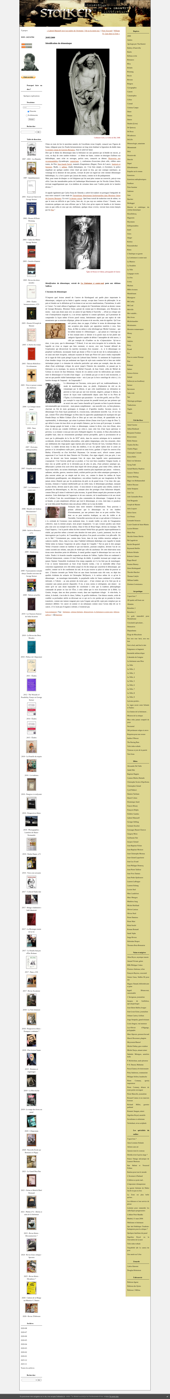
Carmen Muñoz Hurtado (136, 778)
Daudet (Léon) (132, 124)
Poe (128, 353)
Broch (129, 76)
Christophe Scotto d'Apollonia (138, 782)
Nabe (129, 337)
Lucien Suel (131, 889)
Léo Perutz (131, 517)
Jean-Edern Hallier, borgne (136, 1008)
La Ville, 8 (131, 693)
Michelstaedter (132, 321)
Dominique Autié (133, 802)
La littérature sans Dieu (135, 661)
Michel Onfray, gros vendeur (137, 1046)
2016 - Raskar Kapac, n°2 (31, 854)
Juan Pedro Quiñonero (135, 878)
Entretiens (131, 175)
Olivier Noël (131, 913)
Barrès (129, 52)
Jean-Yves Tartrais (133, 874)
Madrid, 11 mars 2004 (135, 1219)
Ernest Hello (131, 457)
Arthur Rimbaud (133, 429)
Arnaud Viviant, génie (135, 961)
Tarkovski (130, 393)
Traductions (131, 405)
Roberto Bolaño (133, 552)
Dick (129, 151)
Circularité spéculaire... (135, 623)
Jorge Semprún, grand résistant (138, 1020)
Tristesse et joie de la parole (137, 750)
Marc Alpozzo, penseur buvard (138, 1034)
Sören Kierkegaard (134, 568)
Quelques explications (32, 96)
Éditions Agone (132, 1282)
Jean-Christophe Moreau (136, 854)
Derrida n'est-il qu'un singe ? (137, 1155)
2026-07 (24, 1332)
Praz (128, 361)
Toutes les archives (27, 1368)
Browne (130, 80)
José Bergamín (132, 501)
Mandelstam (131, 294)
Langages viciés (133, 274)
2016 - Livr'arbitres (31, 775)
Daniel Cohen (132, 798)
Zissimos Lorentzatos (135, 584)
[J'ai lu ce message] (167, 1396)
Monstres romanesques (135, 329)
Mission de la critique (135, 716)
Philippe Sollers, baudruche (137, 1077)
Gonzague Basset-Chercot (136, 830)
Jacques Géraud (132, 842)
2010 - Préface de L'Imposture (31, 657)
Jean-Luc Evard (132, 862)
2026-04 (24, 1344)
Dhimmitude (131, 147)
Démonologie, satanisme (136, 143)
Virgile (129, 409)
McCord (130, 305)
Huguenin (130, 218)
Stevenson (131, 389)
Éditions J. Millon (133, 1290)
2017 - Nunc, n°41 (31, 972)
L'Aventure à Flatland (135, 1176)
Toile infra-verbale (134, 746)
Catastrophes (132, 96)
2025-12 (24, 1360)
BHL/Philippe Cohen (135, 965)
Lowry (129, 282)
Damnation (131, 627)
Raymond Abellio (133, 548)
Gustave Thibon (133, 473)
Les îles (130, 278)
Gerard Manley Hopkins (135, 469)
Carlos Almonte (132, 1266)
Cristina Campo (133, 108)
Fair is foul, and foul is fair (136, 645)
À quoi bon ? (132, 596)
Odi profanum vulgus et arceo (137, 730)
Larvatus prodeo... (133, 701)
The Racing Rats (133, 742)
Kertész (130, 242)
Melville (130, 309)
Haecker (130, 199)
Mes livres (131, 317)
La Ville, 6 (131, 685)
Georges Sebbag (133, 822)
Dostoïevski (131, 155)
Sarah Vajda (131, 933)
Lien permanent (51, 612)
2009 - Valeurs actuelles (31, 595)
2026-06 (24, 1336)
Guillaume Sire (132, 838)
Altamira (130, 604)
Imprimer (58, 615)
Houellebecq (131, 214)
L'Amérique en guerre (135, 254)
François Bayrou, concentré (137, 973)
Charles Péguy (132, 449)
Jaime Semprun (132, 489)
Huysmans (131, 222)
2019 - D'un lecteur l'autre (31, 1050)
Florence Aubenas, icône (136, 969)
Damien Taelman (133, 794)
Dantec (129, 116)
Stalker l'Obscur (133, 738)
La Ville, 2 (131, 669)
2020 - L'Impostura (31, 1131)
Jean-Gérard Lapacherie (135, 858)
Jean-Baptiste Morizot (135, 850)
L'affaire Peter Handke (135, 1215)
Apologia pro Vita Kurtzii (136, 44)
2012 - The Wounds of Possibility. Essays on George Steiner (31, 697)
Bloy (129, 64)
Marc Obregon (132, 897)
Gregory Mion (132, 834)
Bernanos (130, 60)
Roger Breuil (132, 560)
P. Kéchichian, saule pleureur (137, 1061)
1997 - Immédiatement (31, 178)
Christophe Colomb (134, 453)
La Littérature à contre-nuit (137, 258)
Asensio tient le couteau (135, 1151)
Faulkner (130, 183)
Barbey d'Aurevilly (134, 48)
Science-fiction (132, 373)
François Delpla (133, 810)
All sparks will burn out (135, 600)
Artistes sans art (132, 1147)
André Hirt (131, 770)
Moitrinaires (131, 325)
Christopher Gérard (134, 786)
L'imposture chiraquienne (136, 1184)
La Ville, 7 (131, 689)
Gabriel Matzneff (133, 818)
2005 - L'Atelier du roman (31, 345)
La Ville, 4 (131, 677)
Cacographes (132, 88)
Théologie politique (134, 401)
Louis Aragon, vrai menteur (137, 1024)
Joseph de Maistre (133, 505)
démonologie (88, 612)
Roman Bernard (133, 929)
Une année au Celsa (134, 1254)
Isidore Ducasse (132, 485)
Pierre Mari (131, 921)
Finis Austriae (132, 187)
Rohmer (130, 365)
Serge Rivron (132, 937)
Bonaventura (132, 437)
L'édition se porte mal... (135, 1180)
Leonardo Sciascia (133, 521)
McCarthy (131, 302)
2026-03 (24, 1348)
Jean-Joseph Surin (64, 164)
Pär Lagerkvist (132, 540)
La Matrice (131, 262)
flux (52, 210)
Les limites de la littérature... (137, 712)
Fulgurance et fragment (135, 649)
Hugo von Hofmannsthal (136, 481)
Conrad (130, 104)
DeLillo (130, 139)
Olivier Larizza (132, 909)
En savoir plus (114, 1396)
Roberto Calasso (133, 556)
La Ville (130, 270)
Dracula (130, 159)
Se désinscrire (33, 115)
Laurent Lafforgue (133, 882)
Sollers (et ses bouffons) (135, 381)
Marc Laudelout (133, 893)
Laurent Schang (133, 886)
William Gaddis (132, 580)
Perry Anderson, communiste (137, 1073)
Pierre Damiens (132, 917)
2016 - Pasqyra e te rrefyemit (31, 794)
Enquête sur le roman (134, 171)
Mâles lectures (132, 290)
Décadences (131, 135)
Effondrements (132, 167)
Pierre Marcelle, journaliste (137, 1094)
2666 (129, 36)
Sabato (129, 369)
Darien (129, 120)
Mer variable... (132, 313)
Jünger (129, 238)
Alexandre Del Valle (134, 766)
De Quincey (131, 128)
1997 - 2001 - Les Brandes (31, 159)
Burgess (130, 84)
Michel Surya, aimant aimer (137, 1050)
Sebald (129, 377)
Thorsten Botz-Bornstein (136, 945)
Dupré (129, 163)
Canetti (130, 92)
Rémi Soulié (131, 925)
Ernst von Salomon (134, 461)
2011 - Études (32, 676)
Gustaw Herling (132, 477)
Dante (129, 112)
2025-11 (24, 1364)
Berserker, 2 (131, 612)
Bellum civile (132, 56)
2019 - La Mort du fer (31, 1091)
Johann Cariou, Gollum (135, 1016)
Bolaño (130, 68)
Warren (129, 413)
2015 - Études (32, 738)
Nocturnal (130, 726)
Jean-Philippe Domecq (135, 866)
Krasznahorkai (132, 246)
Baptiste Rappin (133, 774)
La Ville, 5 (131, 681)
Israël (129, 230)
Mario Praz (131, 532)
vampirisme (74, 161)
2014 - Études (32, 719)
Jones (129, 234)
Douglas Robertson (134, 1270)
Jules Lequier (132, 509)
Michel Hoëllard (133, 905)
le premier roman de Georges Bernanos (60, 150)
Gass (129, 195)
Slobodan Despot (133, 941)
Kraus (129, 250)
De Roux (130, 132)
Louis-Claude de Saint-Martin (138, 525)
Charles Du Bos (132, 445)
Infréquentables (132, 226)
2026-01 (24, 1356)
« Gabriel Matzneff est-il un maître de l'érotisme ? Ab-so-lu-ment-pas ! (73, 31)
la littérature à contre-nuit (103, 612)
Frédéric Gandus (133, 814)
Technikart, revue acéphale (136, 1123)
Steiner (129, 385)
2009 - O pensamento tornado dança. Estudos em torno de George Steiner (31, 573)
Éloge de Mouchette (134, 635)
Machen (130, 286)
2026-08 (24, 1328)
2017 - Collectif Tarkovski (31, 892)
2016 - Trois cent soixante (31, 873)
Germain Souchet (133, 826)
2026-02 (24, 1352)
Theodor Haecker (133, 572)
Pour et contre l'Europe (135, 357)
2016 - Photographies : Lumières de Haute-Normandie (31, 832)
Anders (129, 40)
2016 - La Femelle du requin (31, 756)
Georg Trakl (131, 465)
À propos (24, 30)
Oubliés (130, 341)
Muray (129, 333)
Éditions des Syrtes (134, 1286)
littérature (66, 612)
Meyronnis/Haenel (134, 1042)
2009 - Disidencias (31, 552)
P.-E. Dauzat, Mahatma (135, 1065)
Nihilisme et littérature (135, 1223)
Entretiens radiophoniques (136, 179)
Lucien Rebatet (132, 529)
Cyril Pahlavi (132, 790)
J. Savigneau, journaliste (136, 997)
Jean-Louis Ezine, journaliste (137, 1012)
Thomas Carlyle (133, 576)
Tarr (128, 397)
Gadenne (130, 191)
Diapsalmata (131, 631)
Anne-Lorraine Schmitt (135, 1143)
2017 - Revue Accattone (31, 991)
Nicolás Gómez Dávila (135, 536)
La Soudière (131, 266)
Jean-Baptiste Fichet (134, 846)
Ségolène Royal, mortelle (136, 1115)
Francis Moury (132, 806)
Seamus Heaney (133, 564)
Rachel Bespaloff (133, 544)
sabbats (64, 167)
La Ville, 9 (131, 697)
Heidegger (131, 203)
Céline (129, 100)
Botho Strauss (132, 441)
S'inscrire (33, 111)
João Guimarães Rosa (135, 497)
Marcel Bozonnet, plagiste (136, 1038)
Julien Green (131, 513)
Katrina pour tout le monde (137, 1172)
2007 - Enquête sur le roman (31, 468)
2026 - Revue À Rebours (31, 1316)
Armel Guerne (132, 425)
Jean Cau (130, 493)
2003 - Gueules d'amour (31, 261)
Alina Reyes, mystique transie (138, 957)
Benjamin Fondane (134, 433)
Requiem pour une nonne (136, 734)
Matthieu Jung (132, 901)
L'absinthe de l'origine (135, 657)
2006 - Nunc (31, 428)
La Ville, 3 (131, 673)
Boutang (130, 72)
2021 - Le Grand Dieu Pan (31, 1171)
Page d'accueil (107, 31)
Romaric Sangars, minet (135, 1111)
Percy (129, 345)
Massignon (131, 298)
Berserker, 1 (131, 608)
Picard (129, 349)
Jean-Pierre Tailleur (134, 870)
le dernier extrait (75, 198)
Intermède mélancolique (136, 653)
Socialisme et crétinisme (136, 1119)
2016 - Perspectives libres (31, 813)
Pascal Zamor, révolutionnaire (138, 1069)
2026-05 (24, 1340)
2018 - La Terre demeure (31, 1010)
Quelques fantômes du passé (137, 1233)
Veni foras (130, 754)
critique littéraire (77, 612)
